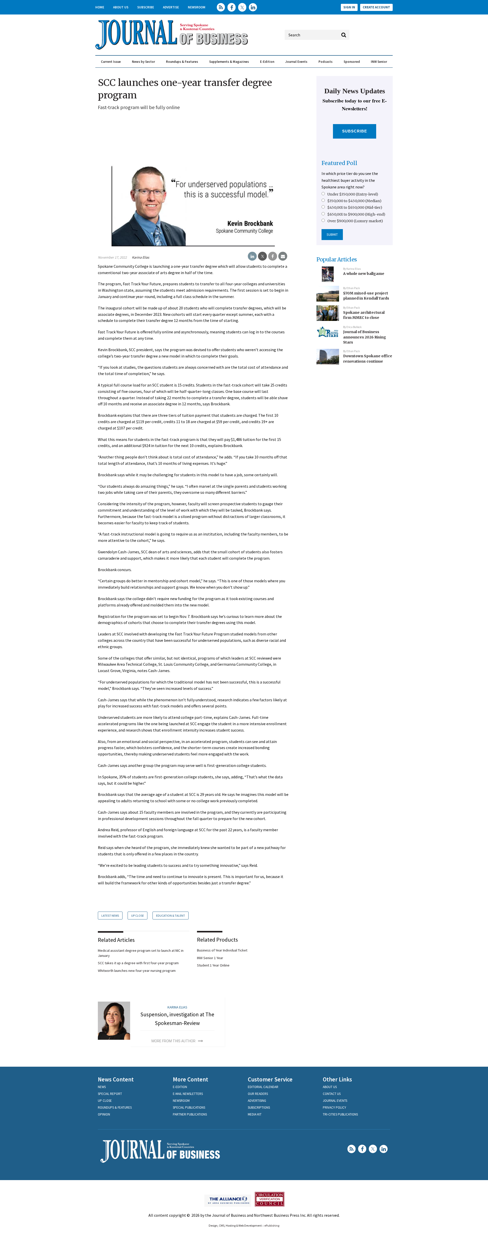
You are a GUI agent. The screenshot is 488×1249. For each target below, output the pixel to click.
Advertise (171, 7)
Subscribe (145, 7)
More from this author (173, 1041)
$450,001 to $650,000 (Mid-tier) (354, 207)
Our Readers (258, 1094)
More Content (190, 1079)
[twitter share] (262, 256)
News (102, 1087)
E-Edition (267, 62)
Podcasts (325, 62)
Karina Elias (140, 257)
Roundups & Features (182, 62)
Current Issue (111, 62)
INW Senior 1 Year (210, 958)
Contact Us (332, 1094)
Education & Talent (170, 915)
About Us (120, 7)
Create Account (376, 7)
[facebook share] (272, 256)
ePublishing (271, 1225)
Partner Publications (190, 1114)
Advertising (257, 1100)
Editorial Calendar (263, 1087)
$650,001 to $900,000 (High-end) (356, 214)
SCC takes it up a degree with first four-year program (138, 963)
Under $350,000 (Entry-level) (352, 194)
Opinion (104, 1114)
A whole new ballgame (363, 273)
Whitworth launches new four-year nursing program (137, 970)
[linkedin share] (252, 256)
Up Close (137, 915)
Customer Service (270, 1079)
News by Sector (143, 62)
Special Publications (189, 1107)
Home (99, 7)
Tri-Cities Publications (340, 1114)
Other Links (337, 1079)
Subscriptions (259, 1107)
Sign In (349, 7)
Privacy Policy (334, 1107)
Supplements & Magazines (229, 62)
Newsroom (196, 7)
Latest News (110, 915)
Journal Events (296, 62)
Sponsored (352, 62)
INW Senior (379, 62)
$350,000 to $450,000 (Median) (354, 201)
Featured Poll (339, 163)
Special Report (110, 1094)
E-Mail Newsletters (188, 1094)
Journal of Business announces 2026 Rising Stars (364, 337)
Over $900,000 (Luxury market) (355, 221)
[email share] (282, 256)
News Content (116, 1079)
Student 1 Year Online (213, 965)
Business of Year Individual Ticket (222, 950)
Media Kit (255, 1114)
